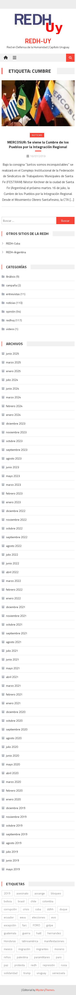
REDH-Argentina (16, 252)
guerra (26, 933)
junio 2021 (12, 659)
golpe (49, 925)
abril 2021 (12, 677)
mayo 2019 (13, 869)
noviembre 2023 (16, 432)
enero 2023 (13, 502)
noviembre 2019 (16, 817)
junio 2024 (12, 388)
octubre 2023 (14, 441)
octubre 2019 (14, 825)
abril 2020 (12, 773)
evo (53, 917)
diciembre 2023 (15, 423)
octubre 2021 (14, 624)
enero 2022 (13, 598)
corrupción (10, 909)
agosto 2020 (13, 738)
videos (10, 329)
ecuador (9, 917)
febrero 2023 (14, 493)
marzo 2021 (13, 685)
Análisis (10, 276)
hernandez (54, 933)
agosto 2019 (13, 843)
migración (24, 949)
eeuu (23, 917)
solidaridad (10, 973)
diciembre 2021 (15, 607)
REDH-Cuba (13, 243)
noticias (37, 135)
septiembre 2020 (16, 729)
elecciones (38, 917)
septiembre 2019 (16, 834)
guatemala (10, 933)
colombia (47, 901)
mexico (8, 949)
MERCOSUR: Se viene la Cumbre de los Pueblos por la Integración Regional (38, 144)
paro (59, 957)
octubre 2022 (14, 528)
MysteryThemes (45, 990)
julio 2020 (12, 747)
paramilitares (42, 957)
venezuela (58, 973)
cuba (38, 909)
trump (27, 973)
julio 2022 (12, 554)
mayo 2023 (13, 476)
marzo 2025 (13, 362)
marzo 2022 (13, 581)
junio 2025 (12, 353)
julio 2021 (12, 650)
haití (38, 933)
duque (63, 909)
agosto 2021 (13, 642)
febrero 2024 (14, 406)
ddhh (50, 909)
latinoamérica (30, 941)
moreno (59, 949)
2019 (7, 893)
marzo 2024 (13, 397)
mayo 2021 (13, 668)
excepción (10, 925)
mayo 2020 (13, 764)
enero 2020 (13, 799)
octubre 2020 (14, 720)
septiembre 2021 (16, 633)
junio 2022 (12, 563)
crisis (26, 909)
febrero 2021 (14, 694)
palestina (22, 957)
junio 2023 (12, 467)
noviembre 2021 (16, 616)
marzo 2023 (13, 484)
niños (7, 957)
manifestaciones (54, 941)
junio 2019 (12, 860)
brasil (21, 901)
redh (34, 965)
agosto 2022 (13, 546)
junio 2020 (12, 755)
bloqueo (56, 893)
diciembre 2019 (15, 808)
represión (49, 965)
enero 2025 (13, 371)
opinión (10, 311)
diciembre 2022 (15, 511)
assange (39, 893)
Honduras (10, 941)
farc (24, 925)
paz (6, 965)
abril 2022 (12, 572)
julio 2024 (12, 380)
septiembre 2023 (16, 450)
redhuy (10, 320)
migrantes (42, 949)
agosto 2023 (13, 458)
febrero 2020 (14, 790)
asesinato (22, 893)
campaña (11, 285)
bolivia (8, 901)
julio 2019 (12, 851)
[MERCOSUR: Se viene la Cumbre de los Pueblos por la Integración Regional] (38, 103)
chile (33, 901)
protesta (19, 965)
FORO (36, 925)
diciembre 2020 (15, 712)
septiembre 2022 (16, 537)
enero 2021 (13, 703)
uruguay (41, 973)
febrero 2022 (14, 589)
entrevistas (13, 294)
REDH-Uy (38, 41)
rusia (64, 965)
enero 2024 (13, 415)
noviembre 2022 (16, 519)
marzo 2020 (13, 782)
